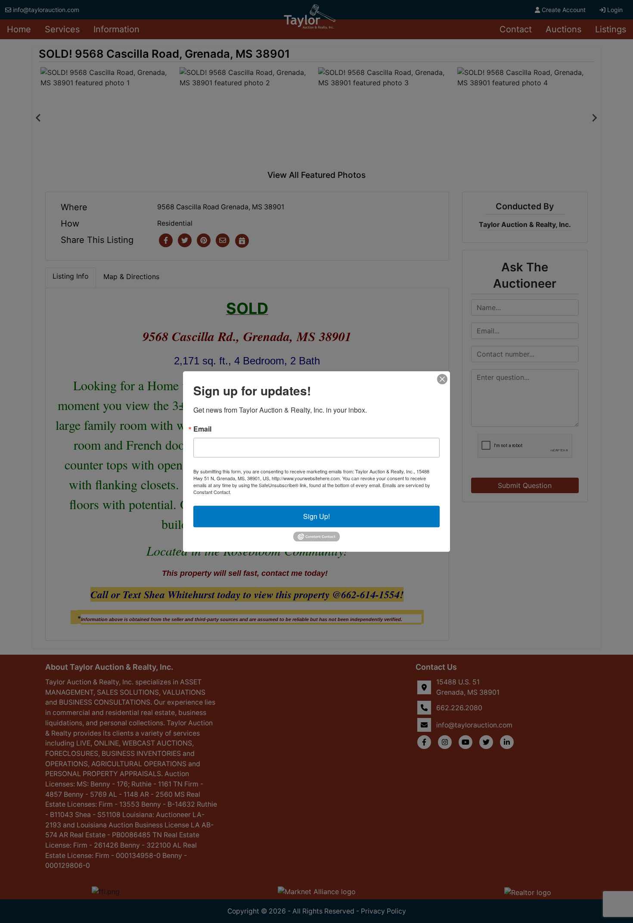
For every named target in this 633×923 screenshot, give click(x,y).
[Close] (442, 379)
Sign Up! (316, 516)
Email (202, 429)
